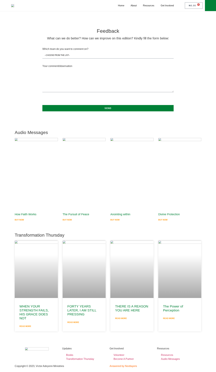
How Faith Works (25, 214)
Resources (148, 5)
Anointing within (120, 214)
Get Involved (167, 5)
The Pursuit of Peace (76, 214)
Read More (25, 326)
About (134, 5)
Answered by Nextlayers (123, 366)
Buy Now (19, 220)
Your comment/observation (57, 66)
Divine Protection (169, 214)
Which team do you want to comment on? (65, 49)
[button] (210, 5)
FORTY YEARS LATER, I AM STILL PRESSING (81, 310)
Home (121, 5)
